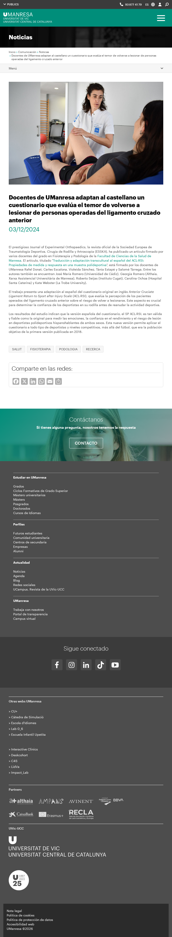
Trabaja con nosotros (28, 609)
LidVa (15, 767)
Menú (13, 68)
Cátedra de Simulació (27, 717)
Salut (17, 349)
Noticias (44, 51)
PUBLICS (12, 4)
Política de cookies (20, 915)
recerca (93, 349)
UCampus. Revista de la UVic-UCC (38, 589)
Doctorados (21, 508)
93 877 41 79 (133, 4)
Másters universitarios (29, 495)
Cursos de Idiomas (27, 513)
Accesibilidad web (20, 924)
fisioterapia (40, 349)
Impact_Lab (19, 772)
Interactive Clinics (24, 749)
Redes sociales (24, 585)
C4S (14, 761)
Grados (18, 486)
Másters (19, 499)
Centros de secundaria (30, 542)
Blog (16, 580)
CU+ (14, 711)
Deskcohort (19, 755)
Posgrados (21, 504)
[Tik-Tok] (100, 664)
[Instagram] (71, 664)
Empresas (20, 546)
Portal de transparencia (30, 614)
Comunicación (27, 51)
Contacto (86, 443)
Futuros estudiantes (27, 533)
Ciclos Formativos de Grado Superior (40, 491)
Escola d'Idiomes (23, 723)
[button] (150, 4)
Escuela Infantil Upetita (28, 734)
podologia (68, 349)
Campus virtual (24, 618)
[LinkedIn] (86, 664)
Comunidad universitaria (31, 538)
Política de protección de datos (30, 920)
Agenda (19, 576)
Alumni (18, 551)
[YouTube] (115, 664)
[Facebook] (57, 664)
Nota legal (14, 911)
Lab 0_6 (17, 729)
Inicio (12, 51)
